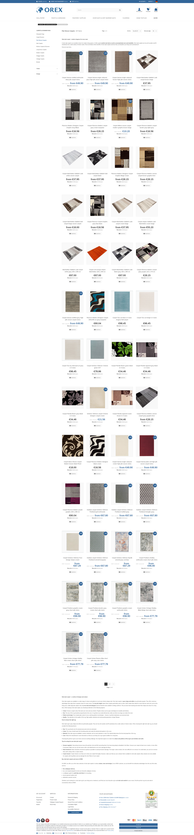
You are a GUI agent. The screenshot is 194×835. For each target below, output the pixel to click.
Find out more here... (67, 47)
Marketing (49, 833)
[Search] (120, 10)
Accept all (138, 824)
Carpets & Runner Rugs (51, 24)
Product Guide (53, 799)
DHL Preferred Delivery (71, 833)
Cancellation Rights (72, 804)
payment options (70, 775)
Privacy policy (110, 830)
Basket (38, 804)
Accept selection (138, 830)
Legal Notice (71, 807)
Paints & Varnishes (58, 18)
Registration (39, 799)
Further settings (90, 833)
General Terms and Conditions (75, 802)
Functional (82, 833)
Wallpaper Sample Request (56, 802)
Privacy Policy (71, 799)
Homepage (41, 24)
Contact (150, 1)
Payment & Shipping (73, 797)
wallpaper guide (68, 773)
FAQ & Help (53, 804)
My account (142, 1)
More (156, 18)
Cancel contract (75, 812)
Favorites (38, 802)
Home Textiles (141, 18)
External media (58, 833)
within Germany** (108, 807)
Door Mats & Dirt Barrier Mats (104, 18)
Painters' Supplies (79, 18)
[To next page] (113, 684)
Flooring (126, 18)
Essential (41, 833)
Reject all (138, 827)
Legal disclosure (70, 830)
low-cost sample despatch (69, 771)
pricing (59, 1)
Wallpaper (40, 18)
